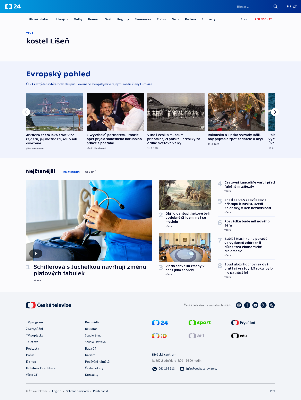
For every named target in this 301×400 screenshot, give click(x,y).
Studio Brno (93, 335)
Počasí (161, 19)
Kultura (190, 19)
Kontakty (91, 375)
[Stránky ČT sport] (200, 322)
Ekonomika (143, 19)
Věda (175, 19)
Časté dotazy (94, 368)
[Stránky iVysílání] (243, 322)
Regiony (123, 19)
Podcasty (208, 19)
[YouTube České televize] (255, 305)
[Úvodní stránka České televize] (49, 305)
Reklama (91, 329)
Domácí (93, 19)
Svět (108, 19)
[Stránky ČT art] (196, 335)
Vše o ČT (32, 375)
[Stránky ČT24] (160, 322)
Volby (78, 19)
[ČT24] (13, 6)
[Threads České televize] (271, 305)
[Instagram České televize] (239, 305)
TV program (34, 322)
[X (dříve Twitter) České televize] (263, 305)
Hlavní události (40, 19)
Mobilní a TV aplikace (40, 368)
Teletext (32, 342)
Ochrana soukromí (77, 391)
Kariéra (90, 355)
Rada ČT (90, 348)
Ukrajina (62, 19)
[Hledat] (275, 6)
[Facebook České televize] (247, 305)
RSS (272, 391)
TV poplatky (34, 335)
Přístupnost (100, 391)
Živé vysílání (34, 329)
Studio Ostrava (95, 342)
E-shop (31, 361)
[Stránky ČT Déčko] (159, 335)
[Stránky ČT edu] (239, 335)
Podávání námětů (97, 361)
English (56, 391)
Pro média (92, 322)
